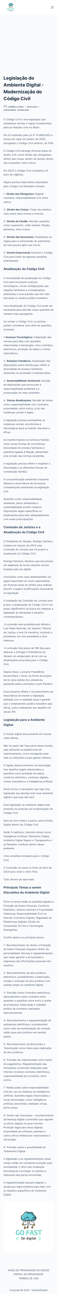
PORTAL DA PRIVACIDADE (28, 1274)
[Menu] (52, 7)
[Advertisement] (28, 44)
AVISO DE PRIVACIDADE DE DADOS (28, 1270)
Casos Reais (9, 110)
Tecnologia (23, 110)
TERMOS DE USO (29, 1278)
